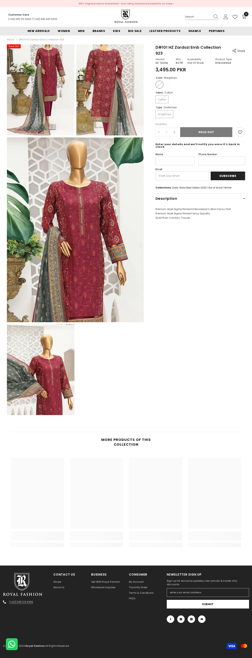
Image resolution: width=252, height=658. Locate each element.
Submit (208, 604)
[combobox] (198, 17)
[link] (37, 538)
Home (10, 39)
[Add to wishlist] (240, 132)
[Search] (202, 17)
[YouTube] (202, 619)
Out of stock (215, 187)
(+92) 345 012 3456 (19, 19)
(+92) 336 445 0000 (45, 19)
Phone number (208, 154)
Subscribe (227, 176)
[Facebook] (170, 619)
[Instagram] (181, 619)
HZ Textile (162, 62)
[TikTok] (191, 619)
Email (159, 169)
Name (159, 154)
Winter (228, 187)
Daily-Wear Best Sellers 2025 (189, 187)
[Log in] (225, 17)
